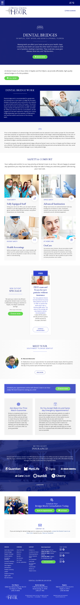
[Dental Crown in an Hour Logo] (37, 3)
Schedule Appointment (40, 329)
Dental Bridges (8, 552)
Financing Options (33, 554)
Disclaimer (44, 597)
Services (19, 554)
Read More (40, 372)
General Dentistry (8, 563)
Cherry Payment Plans (33, 556)
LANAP (6, 571)
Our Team (19, 560)
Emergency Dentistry (7, 559)
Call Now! (12, 78)
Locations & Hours (33, 552)
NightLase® (7, 575)
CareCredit (31, 561)
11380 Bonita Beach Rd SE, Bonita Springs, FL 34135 (40, 588)
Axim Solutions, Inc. (61, 597)
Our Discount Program (32, 564)
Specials (19, 556)
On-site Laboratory (21, 562)
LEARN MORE (40, 484)
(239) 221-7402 (40, 590)
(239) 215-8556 (15, 590)
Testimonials (32, 566)
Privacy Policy (30, 597)
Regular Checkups (8, 554)
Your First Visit (20, 550)
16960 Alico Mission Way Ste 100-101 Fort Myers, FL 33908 (15, 588)
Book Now (40, 57)
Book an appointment (44, 510)
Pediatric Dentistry (9, 569)
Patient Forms (32, 570)
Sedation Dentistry (9, 573)
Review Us (31, 568)
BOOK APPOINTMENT (48, 561)
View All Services (8, 577)
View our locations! (47, 533)
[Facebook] (60, 549)
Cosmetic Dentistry (9, 561)
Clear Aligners (7, 565)
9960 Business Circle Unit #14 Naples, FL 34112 (64, 588)
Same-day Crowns (9, 550)
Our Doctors (20, 558)
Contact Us (32, 550)
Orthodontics (7, 567)
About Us (19, 552)
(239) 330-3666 (64, 590)
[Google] (63, 549)
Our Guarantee (32, 559)
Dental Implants (8, 556)
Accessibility (37, 597)
